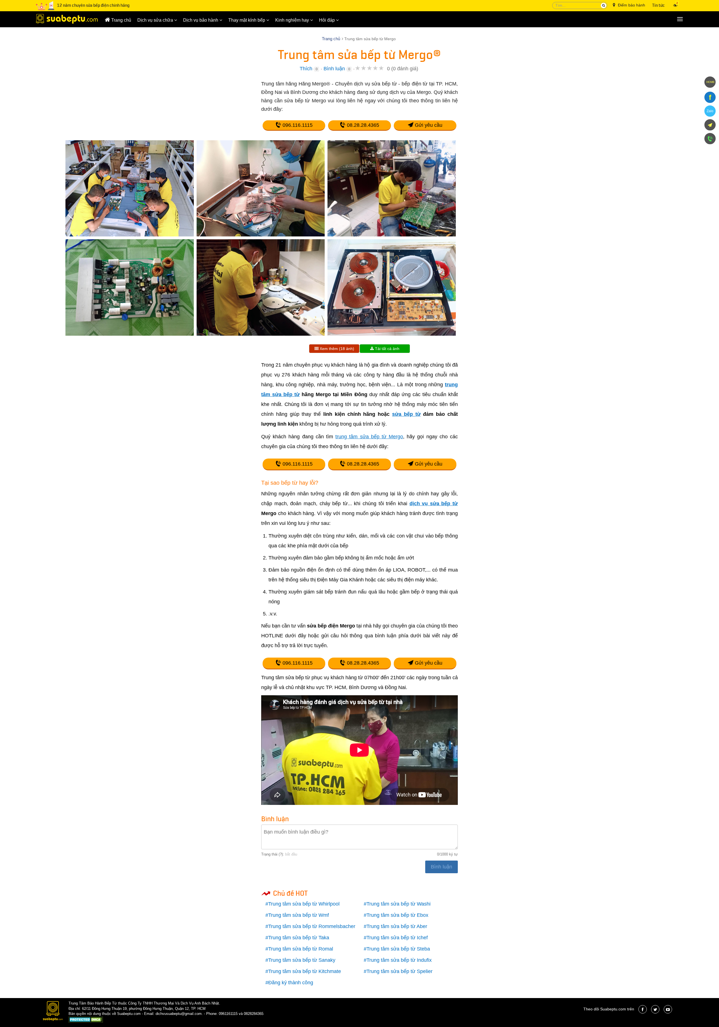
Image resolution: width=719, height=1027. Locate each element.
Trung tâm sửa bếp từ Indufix (399, 960)
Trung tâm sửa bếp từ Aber (397, 926)
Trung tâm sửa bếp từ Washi (399, 904)
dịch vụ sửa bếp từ (433, 503)
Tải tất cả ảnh (386, 348)
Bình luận (334, 68)
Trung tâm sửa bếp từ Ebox (397, 915)
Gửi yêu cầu (427, 125)
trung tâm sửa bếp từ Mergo (369, 436)
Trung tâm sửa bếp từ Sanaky (301, 960)
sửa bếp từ (406, 414)
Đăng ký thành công (290, 982)
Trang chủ (120, 20)
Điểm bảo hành (631, 5)
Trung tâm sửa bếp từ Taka (298, 937)
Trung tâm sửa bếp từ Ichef (397, 937)
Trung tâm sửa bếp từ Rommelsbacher (311, 926)
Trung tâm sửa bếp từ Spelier (400, 971)
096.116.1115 (297, 125)
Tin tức (658, 5)
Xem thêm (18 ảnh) (336, 348)
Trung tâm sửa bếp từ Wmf (298, 915)
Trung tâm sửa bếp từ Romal (300, 949)
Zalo (710, 111)
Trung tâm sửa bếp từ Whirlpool (304, 904)
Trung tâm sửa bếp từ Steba (398, 949)
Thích (306, 68)
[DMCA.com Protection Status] (86, 1020)
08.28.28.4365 (362, 125)
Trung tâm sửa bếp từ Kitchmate (304, 971)
